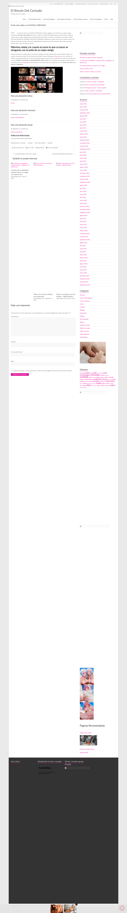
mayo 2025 (83, 125)
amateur (87, 373)
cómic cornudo (109, 377)
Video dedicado (84, 334)
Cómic (111, 3)
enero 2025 (83, 137)
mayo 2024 (83, 158)
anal (92, 373)
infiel (108, 381)
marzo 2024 (83, 164)
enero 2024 (83, 170)
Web (12, 361)
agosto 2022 (83, 215)
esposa (98, 379)
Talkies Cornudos (85, 328)
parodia (50, 143)
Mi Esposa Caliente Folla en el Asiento (91, 57)
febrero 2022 (84, 230)
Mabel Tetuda (84, 752)
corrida (102, 375)
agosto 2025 (83, 116)
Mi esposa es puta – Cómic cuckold (95, 87)
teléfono (98, 385)
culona (98, 377)
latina (112, 381)
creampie (106, 375)
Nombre (14, 342)
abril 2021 (83, 251)
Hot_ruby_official (40, 143)
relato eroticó (93, 385)
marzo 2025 (83, 131)
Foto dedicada (84, 319)
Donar (13, 103)
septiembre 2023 (85, 182)
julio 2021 (83, 245)
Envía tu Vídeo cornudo (92, 3)
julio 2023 (83, 188)
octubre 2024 (84, 146)
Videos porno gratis (86, 733)
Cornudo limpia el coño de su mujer (24, 154)
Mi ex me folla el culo (86, 68)
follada (114, 379)
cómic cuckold (85, 379)
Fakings (82, 316)
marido (89, 383)
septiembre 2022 (85, 212)
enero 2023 (83, 203)
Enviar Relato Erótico (58, 3)
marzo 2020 (83, 273)
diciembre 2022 (84, 206)
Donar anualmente (16, 132)
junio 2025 (83, 122)
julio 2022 (83, 218)
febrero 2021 (84, 257)
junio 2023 (83, 191)
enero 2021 (83, 260)
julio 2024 (83, 152)
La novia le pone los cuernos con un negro (92, 65)
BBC (95, 373)
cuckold (30, 143)
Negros (82, 322)
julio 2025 (83, 119)
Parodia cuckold (85, 325)
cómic (102, 377)
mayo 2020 (83, 270)
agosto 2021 (83, 242)
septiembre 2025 (85, 113)
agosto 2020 (83, 264)
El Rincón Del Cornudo (26, 10)
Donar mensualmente (17, 117)
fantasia (109, 379)
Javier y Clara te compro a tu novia (90, 71)
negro (99, 383)
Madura (85, 383)
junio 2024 (83, 155)
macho (81, 383)
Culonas (82, 307)
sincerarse (58, 56)
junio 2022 (83, 221)
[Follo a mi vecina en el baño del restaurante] (43, 163)
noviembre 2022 (85, 209)
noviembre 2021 (85, 233)
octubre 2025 (84, 110)
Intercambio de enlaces (80, 3)
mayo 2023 (83, 194)
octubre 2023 (84, 179)
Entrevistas (83, 313)
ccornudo (100, 373)
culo (94, 377)
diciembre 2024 (84, 140)
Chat (115, 3)
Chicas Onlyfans (85, 301)
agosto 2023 (83, 185)
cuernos (90, 377)
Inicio (51, 3)
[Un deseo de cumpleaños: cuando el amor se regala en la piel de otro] (20, 163)
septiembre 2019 (85, 285)
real (88, 385)
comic (104, 373)
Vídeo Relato (40, 147)
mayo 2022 (83, 224)
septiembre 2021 (85, 239)
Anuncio (82, 295)
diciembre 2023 (84, 173)
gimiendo (86, 381)
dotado (92, 379)
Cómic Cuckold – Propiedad (95, 81)
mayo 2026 (83, 104)
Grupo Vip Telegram (69, 3)
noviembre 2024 (85, 143)
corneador (85, 375)
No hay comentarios (52, 147)
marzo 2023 (83, 200)
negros (104, 383)
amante (82, 373)
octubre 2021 (84, 236)
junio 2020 (83, 267)
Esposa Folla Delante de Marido (63, 154)
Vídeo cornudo (84, 331)
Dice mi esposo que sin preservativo (99, 93)
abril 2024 (83, 161)
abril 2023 (83, 197)
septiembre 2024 (85, 149)
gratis (90, 381)
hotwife (96, 381)
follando (82, 381)
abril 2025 (83, 128)
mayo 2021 (83, 248)
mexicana (93, 383)
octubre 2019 (84, 282)
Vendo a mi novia (105, 385)
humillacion (103, 381)
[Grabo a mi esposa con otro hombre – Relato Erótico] (66, 163)
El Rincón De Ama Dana (87, 749)
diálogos (82, 310)
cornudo (22, 143)
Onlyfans (112, 383)
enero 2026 (83, 107)
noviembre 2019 (85, 279)
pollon (84, 385)
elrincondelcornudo (18, 147)
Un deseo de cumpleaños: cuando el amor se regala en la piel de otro (20, 172)
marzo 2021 (83, 254)
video (112, 385)
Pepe (81, 385)
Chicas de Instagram (103, 3)
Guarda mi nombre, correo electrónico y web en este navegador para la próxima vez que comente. (42, 370)
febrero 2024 (84, 167)
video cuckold (83, 387)
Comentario (15, 316)
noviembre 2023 (85, 176)
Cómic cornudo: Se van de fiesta (94, 84)
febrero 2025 (84, 134)
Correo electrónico (17, 352)
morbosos (26, 62)
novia (107, 383)
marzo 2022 (83, 227)
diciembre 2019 (84, 276)
